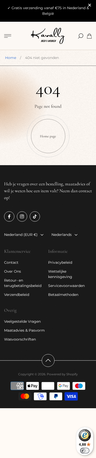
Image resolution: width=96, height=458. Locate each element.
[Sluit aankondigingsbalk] (89, 5)
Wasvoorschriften (20, 339)
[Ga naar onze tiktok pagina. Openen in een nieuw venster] (35, 216)
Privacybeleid (60, 262)
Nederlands (61, 234)
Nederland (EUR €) (21, 234)
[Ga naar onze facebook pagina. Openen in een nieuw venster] (9, 216)
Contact (11, 262)
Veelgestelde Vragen (22, 321)
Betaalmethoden (63, 294)
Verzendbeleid (16, 294)
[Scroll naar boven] (48, 360)
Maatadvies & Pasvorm (24, 330)
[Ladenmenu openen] (7, 36)
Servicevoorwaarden (66, 285)
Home (10, 57)
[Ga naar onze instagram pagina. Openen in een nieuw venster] (22, 216)
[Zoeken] (80, 36)
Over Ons (12, 271)
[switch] (84, 450)
